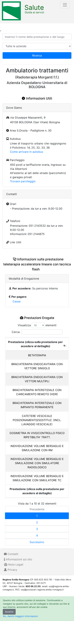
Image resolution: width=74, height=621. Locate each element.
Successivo (37, 542)
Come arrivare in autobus (26, 151)
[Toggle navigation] (65, 4)
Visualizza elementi (37, 325)
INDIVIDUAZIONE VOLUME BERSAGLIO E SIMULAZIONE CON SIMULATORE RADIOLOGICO (37, 463)
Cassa (16, 301)
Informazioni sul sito (18, 559)
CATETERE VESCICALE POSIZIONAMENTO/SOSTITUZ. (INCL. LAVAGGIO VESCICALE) (37, 420)
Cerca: (16, 332)
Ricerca (37, 55)
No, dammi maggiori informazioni (20, 616)
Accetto (9, 611)
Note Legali (15, 564)
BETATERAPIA (37, 355)
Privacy (12, 569)
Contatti (12, 554)
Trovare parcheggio (23, 181)
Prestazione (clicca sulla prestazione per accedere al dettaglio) (35, 344)
